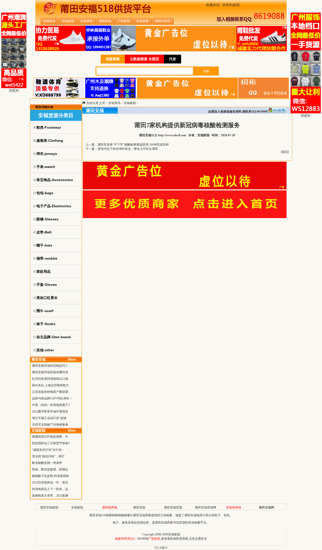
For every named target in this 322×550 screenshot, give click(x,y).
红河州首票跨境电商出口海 (50, 379)
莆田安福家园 (49, 507)
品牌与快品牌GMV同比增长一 (52, 398)
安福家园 (130, 103)
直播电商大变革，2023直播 (50, 495)
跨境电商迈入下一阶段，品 (50, 489)
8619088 (143, 538)
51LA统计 (161, 547)
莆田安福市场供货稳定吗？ (50, 365)
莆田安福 (139, 507)
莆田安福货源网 (205, 507)
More (72, 359)
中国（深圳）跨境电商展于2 (51, 405)
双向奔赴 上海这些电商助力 (50, 385)
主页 (102, 103)
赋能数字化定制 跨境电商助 (50, 476)
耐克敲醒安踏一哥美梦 (47, 463)
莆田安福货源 (173, 507)
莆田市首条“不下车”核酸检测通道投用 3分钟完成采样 (133, 144)
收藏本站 (213, 5)
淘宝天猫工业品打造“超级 (49, 418)
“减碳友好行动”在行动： (48, 450)
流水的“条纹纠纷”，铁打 (48, 456)
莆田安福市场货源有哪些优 (50, 372)
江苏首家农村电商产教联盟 (50, 392)
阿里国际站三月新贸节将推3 (51, 443)
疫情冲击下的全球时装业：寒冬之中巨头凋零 (128, 149)
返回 (285, 152)
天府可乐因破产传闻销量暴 (50, 424)
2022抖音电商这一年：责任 (50, 482)
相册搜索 (113, 59)
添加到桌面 (231, 5)
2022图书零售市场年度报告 (50, 411)
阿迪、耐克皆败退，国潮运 (50, 469)
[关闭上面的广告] (14, 91)
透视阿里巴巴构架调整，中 (50, 436)
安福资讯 (114, 103)
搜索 (206, 71)
